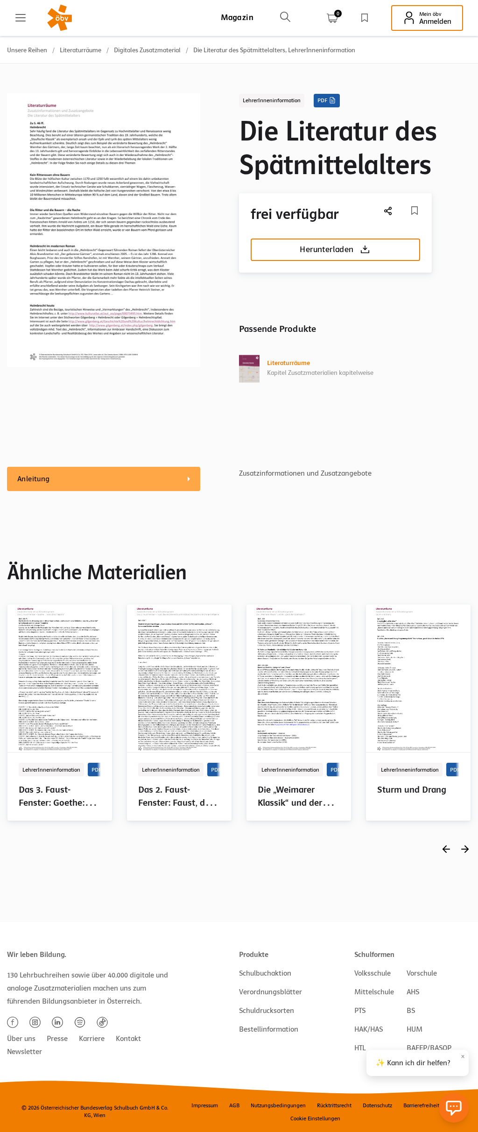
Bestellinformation (268, 1029)
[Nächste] (388, 211)
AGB (234, 1105)
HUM (414, 1029)
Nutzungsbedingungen (278, 1105)
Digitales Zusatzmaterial (147, 50)
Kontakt (128, 1038)
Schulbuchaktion (265, 973)
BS (411, 1010)
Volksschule (372, 973)
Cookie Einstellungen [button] (315, 1118)
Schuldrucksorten (266, 1010)
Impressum (204, 1105)
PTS (360, 1010)
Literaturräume (80, 50)
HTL (360, 1048)
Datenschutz (377, 1105)
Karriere (92, 1038)
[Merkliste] (364, 17)
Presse (57, 1038)
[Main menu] (20, 17)
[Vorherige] (446, 849)
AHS (413, 992)
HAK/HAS (368, 1029)
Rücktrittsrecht (334, 1105)
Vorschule (422, 973)
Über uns (21, 1038)
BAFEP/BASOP (429, 1048)
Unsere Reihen (27, 50)
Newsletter (24, 1052)
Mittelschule (374, 992)
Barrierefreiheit (421, 1105)
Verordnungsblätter (270, 992)
